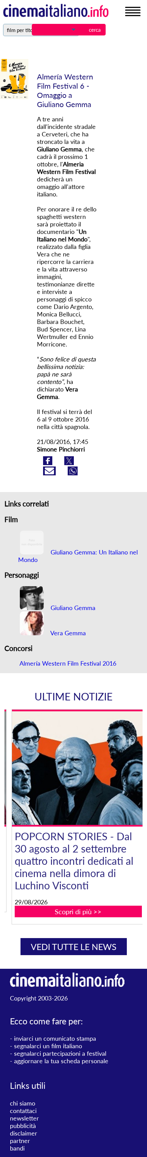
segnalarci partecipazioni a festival (60, 1053)
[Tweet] (69, 462)
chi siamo (22, 1103)
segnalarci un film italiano (48, 1046)
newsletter (24, 1118)
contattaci (23, 1110)
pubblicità (23, 1125)
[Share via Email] (50, 473)
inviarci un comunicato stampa (55, 1038)
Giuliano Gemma (72, 607)
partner (20, 1140)
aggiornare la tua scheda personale (61, 1061)
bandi (17, 1148)
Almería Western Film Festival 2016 (67, 663)
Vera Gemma (67, 633)
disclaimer (23, 1133)
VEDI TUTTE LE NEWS (74, 946)
